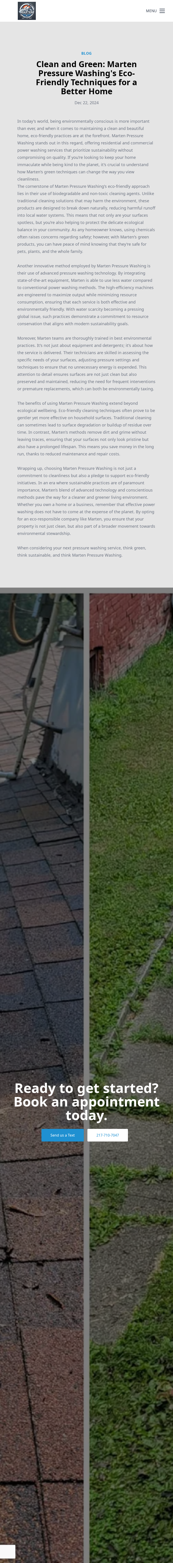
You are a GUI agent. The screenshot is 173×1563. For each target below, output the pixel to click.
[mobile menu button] (162, 10)
